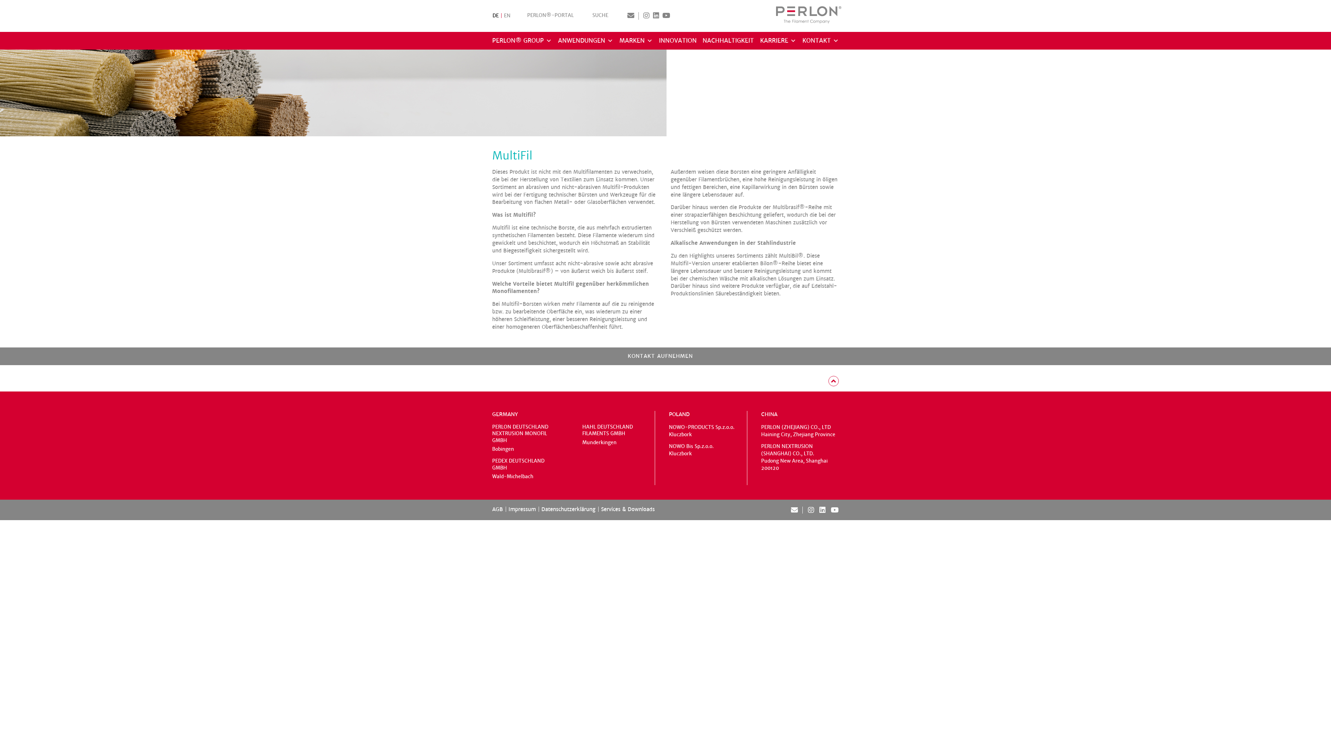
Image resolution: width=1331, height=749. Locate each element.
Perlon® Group (518, 40)
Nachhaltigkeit (728, 40)
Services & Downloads (628, 509)
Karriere (774, 40)
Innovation (678, 40)
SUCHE (600, 15)
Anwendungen (581, 40)
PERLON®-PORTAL (550, 15)
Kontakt (816, 40)
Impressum (522, 509)
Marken (632, 40)
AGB (497, 509)
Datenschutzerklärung (568, 509)
